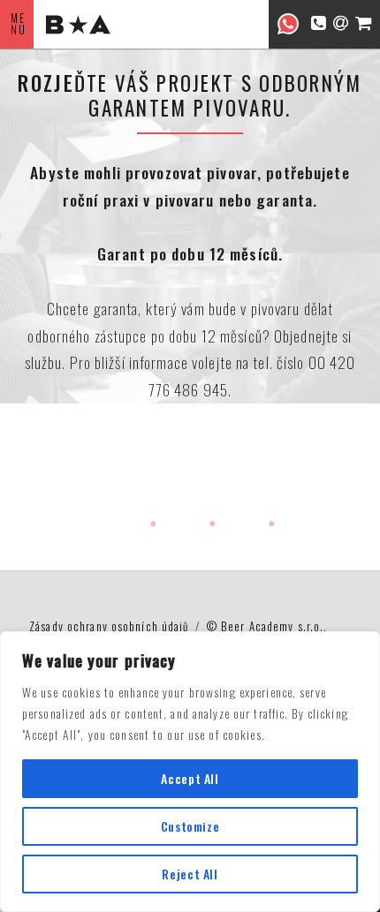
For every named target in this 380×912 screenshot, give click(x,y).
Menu (19, 24)
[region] (190, 771)
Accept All (190, 778)
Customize (190, 826)
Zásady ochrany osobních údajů (108, 626)
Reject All (190, 873)
